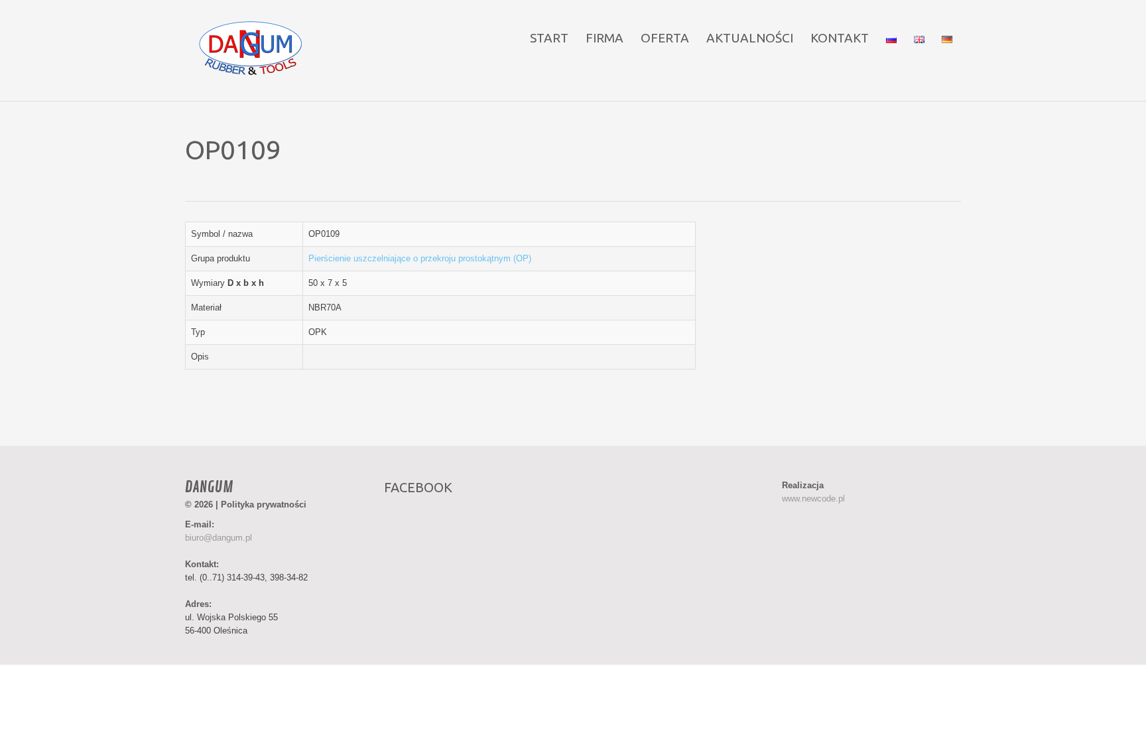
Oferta (665, 38)
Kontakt (839, 38)
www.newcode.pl (813, 499)
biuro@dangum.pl (218, 538)
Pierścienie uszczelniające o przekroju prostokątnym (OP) (419, 258)
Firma (604, 38)
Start (549, 38)
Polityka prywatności (263, 504)
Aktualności (749, 38)
